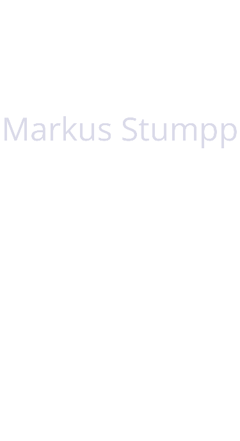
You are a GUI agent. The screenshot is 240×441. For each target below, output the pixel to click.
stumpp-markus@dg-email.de (91, 356)
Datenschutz (111, 404)
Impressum (185, 404)
